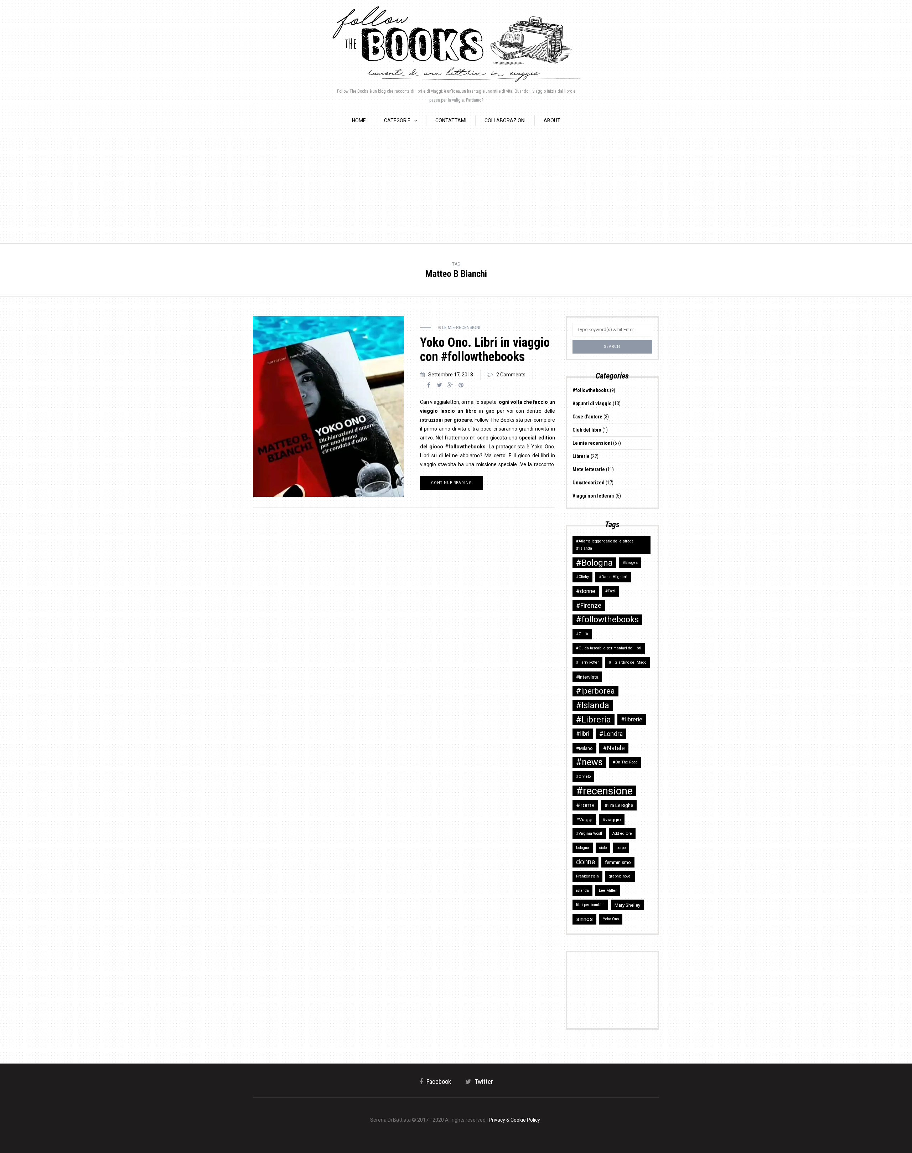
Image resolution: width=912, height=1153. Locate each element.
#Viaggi (584, 819)
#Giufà (582, 634)
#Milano (584, 748)
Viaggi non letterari (593, 496)
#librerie (631, 719)
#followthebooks (590, 390)
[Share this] (429, 385)
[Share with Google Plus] (450, 385)
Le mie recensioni (461, 327)
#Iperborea (595, 690)
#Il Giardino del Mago (627, 662)
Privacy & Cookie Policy (514, 1120)
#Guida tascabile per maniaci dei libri (608, 648)
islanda (582, 890)
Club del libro (586, 430)
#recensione (604, 791)
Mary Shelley (627, 905)
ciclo (603, 847)
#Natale (614, 748)
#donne (585, 591)
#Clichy (582, 577)
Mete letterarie (588, 469)
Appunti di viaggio (592, 403)
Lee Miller (608, 890)
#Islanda (592, 705)
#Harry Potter (587, 662)
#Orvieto (583, 776)
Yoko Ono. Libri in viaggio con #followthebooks (485, 349)
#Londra (611, 733)
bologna (582, 847)
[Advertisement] (456, 190)
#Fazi (610, 591)
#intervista (587, 677)
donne (585, 862)
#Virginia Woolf (589, 833)
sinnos (584, 919)
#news (589, 762)
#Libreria (593, 720)
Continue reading (451, 483)
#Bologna (594, 563)
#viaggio (611, 819)
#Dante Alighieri (613, 577)
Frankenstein (587, 876)
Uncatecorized (588, 482)
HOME (359, 120)
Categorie (397, 120)
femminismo (618, 862)
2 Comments (510, 374)
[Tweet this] (439, 385)
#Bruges (630, 562)
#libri (582, 733)
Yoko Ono (611, 919)
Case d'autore (587, 416)
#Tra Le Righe (619, 805)
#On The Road (625, 762)
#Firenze (588, 605)
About (552, 120)
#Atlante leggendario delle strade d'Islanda (605, 545)
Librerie (581, 456)
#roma (585, 805)
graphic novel (620, 876)
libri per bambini (590, 904)
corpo (621, 847)
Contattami (450, 120)
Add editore (622, 833)
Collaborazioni (504, 120)
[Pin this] (461, 385)
